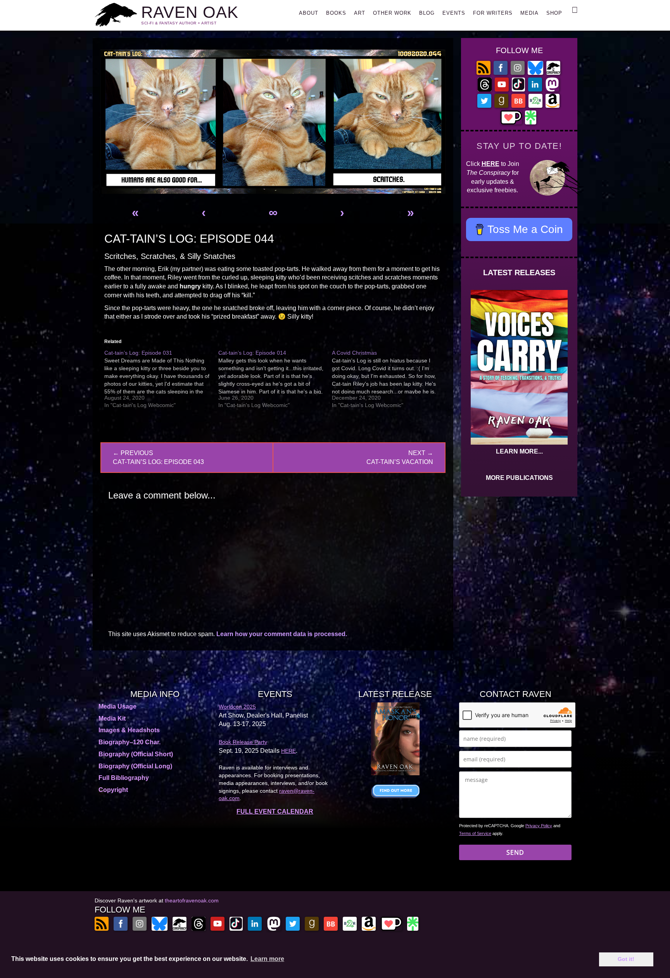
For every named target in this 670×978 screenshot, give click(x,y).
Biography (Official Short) (135, 754)
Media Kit (112, 718)
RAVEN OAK (189, 12)
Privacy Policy (538, 825)
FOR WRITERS (493, 13)
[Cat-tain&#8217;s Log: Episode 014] (275, 379)
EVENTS (453, 13)
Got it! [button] (626, 959)
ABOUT (308, 13)
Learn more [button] (267, 959)
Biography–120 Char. (129, 742)
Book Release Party (243, 742)
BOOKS (336, 13)
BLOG (427, 13)
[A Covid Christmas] (389, 379)
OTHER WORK (392, 13)
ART (359, 13)
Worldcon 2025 (237, 707)
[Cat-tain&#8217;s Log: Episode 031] (161, 379)
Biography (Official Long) (135, 766)
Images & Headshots (129, 730)
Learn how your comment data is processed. (281, 634)
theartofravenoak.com (192, 900)
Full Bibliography (123, 777)
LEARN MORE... (519, 451)
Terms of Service (475, 833)
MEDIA (529, 13)
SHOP (554, 13)
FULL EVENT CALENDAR (275, 811)
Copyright (113, 790)
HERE (490, 163)
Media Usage (117, 706)
